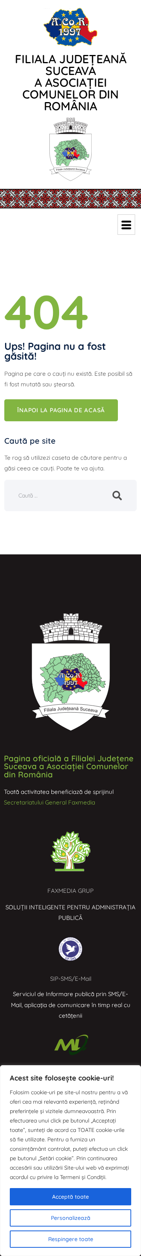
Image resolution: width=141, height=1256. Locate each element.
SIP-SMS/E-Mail (70, 978)
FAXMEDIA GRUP (70, 890)
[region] (70, 1160)
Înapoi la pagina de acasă (61, 410)
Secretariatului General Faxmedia (49, 802)
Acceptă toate (70, 1196)
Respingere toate (70, 1239)
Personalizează (70, 1217)
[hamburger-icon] (126, 224)
